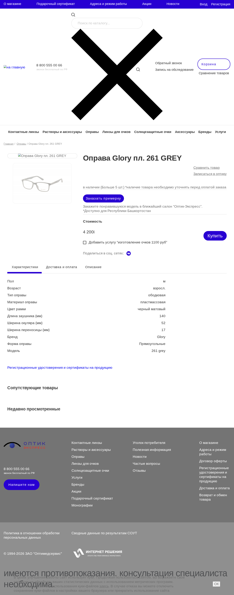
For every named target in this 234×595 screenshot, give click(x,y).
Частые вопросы (146, 464)
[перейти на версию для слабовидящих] (195, 4)
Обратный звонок (168, 63)
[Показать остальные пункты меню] (187, 4)
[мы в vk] (128, 253)
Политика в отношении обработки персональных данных (32, 535)
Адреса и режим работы (108, 4)
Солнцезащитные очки (152, 132)
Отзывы (139, 470)
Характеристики (25, 267)
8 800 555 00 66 (49, 65)
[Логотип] (24, 448)
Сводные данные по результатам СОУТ (104, 533)
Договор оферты (213, 461)
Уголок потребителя (149, 443)
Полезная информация (152, 450)
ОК (216, 584)
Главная (9, 143)
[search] (138, 69)
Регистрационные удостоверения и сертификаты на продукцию (59, 367)
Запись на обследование (174, 70)
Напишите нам (21, 485)
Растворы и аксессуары (62, 132)
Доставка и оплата (61, 267)
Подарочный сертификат (56, 4)
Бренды (204, 132)
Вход (203, 4)
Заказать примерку (103, 198)
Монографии (82, 505)
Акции (146, 4)
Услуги (220, 132)
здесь (104, 586)
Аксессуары (185, 132)
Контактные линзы (23, 132)
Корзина (208, 64)
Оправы (92, 132)
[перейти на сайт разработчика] (96, 554)
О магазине (12, 4)
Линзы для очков (116, 132)
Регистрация (220, 4)
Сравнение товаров (214, 73)
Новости (173, 4)
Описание (93, 267)
